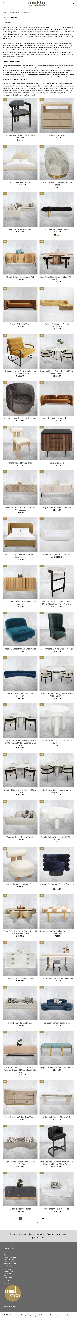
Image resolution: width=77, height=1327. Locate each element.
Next (38, 1222)
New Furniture (14, 12)
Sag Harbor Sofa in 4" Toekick (56, 1209)
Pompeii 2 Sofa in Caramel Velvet (57, 418)
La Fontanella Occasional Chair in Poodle (57, 183)
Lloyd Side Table (57, 463)
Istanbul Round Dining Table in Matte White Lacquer (56, 694)
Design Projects (9, 1261)
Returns (6, 1253)
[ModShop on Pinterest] (12, 1307)
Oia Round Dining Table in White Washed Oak (56, 791)
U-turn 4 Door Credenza (20, 1209)
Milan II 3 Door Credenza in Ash (20, 277)
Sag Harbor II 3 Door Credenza (57, 507)
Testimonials (8, 1273)
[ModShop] (38, 4)
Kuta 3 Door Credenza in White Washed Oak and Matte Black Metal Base (20, 1069)
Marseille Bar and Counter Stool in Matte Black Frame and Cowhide (57, 603)
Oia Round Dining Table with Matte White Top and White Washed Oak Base (20, 742)
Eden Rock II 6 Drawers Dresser (20, 978)
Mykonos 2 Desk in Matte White (57, 1117)
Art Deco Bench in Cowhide (57, 229)
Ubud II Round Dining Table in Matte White (20, 791)
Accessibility (8, 1284)
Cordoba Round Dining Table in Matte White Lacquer (56, 372)
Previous (45, 1218)
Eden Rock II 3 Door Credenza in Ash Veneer (20, 603)
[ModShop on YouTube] (16, 1307)
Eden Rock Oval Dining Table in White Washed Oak (57, 278)
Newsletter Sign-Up (10, 1263)
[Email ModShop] (5, 1307)
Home (5, 12)
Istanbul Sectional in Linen (20, 229)
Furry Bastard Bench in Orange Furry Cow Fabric (56, 932)
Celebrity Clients (9, 1271)
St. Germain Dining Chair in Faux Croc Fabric (20, 136)
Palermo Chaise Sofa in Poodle (20, 837)
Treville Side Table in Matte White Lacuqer (57, 741)
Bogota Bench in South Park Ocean (57, 1067)
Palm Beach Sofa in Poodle (20, 1023)
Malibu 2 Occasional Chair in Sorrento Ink (57, 885)
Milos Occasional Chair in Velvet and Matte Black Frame (20, 372)
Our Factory (8, 1269)
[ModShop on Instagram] (9, 1307)
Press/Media (8, 1277)
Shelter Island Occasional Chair (20, 884)
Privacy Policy (8, 1251)
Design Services (9, 1259)
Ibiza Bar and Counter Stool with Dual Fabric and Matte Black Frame (56, 1163)
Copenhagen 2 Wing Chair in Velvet (57, 649)
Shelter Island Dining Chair (20, 463)
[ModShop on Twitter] (14, 1307)
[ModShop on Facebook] (7, 1307)
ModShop (10, 1315)
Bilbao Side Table (56, 135)
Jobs (5, 1275)
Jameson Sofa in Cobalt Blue (57, 1023)
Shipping (6, 1255)
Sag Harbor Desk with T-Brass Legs (57, 978)
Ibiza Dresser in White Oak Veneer (20, 1117)
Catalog (6, 1280)
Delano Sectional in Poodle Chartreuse (57, 325)
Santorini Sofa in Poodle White (56, 554)
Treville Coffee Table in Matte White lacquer (57, 838)
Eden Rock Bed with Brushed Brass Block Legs (20, 555)
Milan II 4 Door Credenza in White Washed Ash (20, 508)
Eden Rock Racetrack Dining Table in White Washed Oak (20, 932)
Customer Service (9, 1248)
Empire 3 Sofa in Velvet (20, 324)
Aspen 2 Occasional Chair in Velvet (20, 649)
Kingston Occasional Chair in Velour (20, 418)
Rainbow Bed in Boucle (20, 182)
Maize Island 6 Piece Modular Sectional (20, 694)
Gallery (6, 1282)
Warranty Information (10, 1257)
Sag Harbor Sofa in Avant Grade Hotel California (20, 1163)
